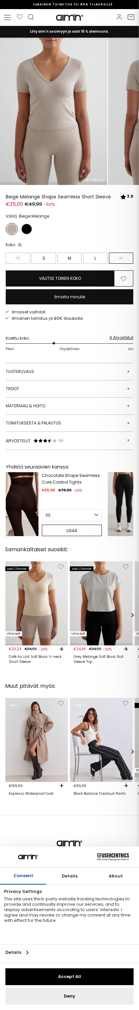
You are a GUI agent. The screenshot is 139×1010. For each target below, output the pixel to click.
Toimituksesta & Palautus (68, 423)
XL (121, 258)
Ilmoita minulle (69, 297)
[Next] (126, 504)
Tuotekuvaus (68, 371)
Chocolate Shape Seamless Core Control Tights (71, 479)
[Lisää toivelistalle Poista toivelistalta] (123, 278)
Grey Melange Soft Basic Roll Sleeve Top (98, 659)
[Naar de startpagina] (69, 17)
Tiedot (68, 388)
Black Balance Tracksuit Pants (100, 793)
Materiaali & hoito (68, 406)
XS (18, 258)
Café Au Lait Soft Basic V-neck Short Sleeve (35, 659)
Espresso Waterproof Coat (31, 793)
